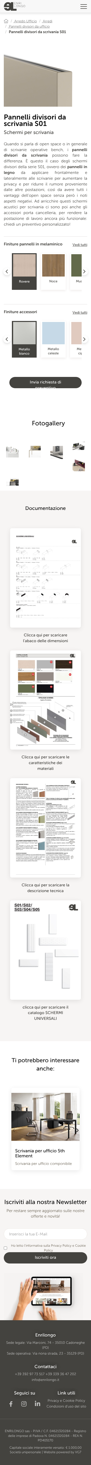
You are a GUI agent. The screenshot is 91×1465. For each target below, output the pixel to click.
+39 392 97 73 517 (29, 1374)
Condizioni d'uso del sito (66, 1406)
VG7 (78, 1452)
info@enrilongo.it (45, 1380)
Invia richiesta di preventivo (45, 384)
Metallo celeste (53, 351)
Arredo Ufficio (25, 21)
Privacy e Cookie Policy (66, 1401)
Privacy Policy (61, 1246)
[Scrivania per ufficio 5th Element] (45, 1114)
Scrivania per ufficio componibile (43, 1163)
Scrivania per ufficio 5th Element (40, 1153)
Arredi (47, 21)
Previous (13, 1130)
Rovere (24, 282)
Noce (53, 281)
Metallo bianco (24, 352)
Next (77, 1130)
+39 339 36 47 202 (61, 1374)
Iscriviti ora (45, 1257)
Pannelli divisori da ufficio (29, 26)
